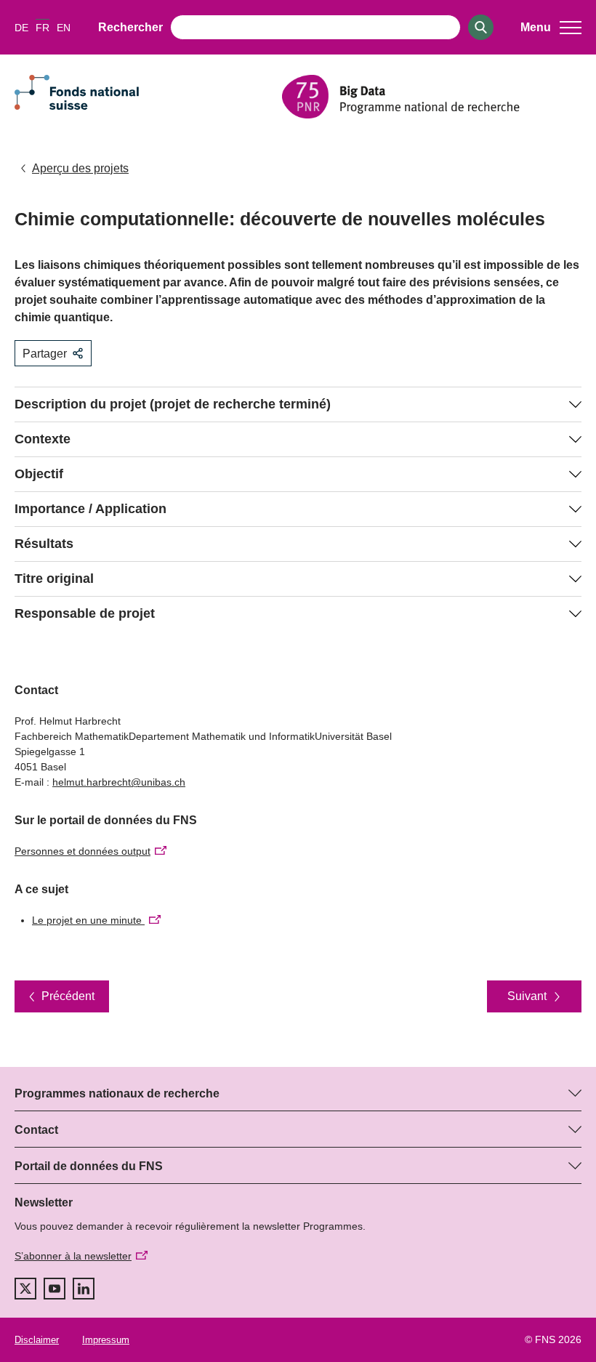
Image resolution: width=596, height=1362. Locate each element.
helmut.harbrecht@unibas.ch (118, 782)
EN (64, 27)
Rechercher (130, 27)
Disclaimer (37, 1339)
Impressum (105, 1339)
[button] (550, 28)
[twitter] (25, 1288)
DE (21, 27)
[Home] (431, 96)
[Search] (481, 27)
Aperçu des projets (80, 168)
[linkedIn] (83, 1288)
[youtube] (54, 1288)
